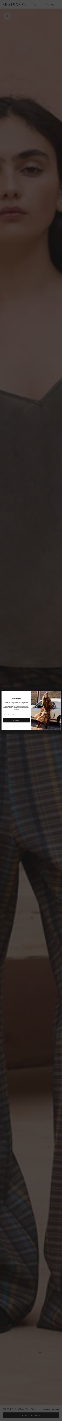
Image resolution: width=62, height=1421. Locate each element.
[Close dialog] (58, 692)
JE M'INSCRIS (16, 720)
